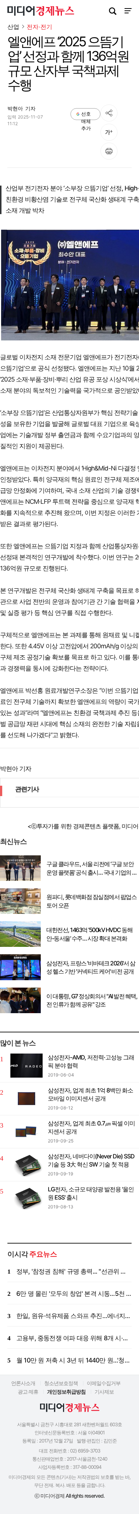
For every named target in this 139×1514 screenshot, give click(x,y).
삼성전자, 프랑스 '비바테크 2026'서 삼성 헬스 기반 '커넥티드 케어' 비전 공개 (90, 967)
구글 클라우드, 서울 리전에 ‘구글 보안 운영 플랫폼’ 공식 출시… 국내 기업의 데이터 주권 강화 (92, 868)
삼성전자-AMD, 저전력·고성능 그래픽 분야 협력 (91, 1061)
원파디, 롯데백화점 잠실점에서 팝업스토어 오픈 (91, 901)
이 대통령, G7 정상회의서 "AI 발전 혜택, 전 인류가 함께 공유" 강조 (91, 1000)
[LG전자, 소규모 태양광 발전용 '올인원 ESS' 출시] (26, 1197)
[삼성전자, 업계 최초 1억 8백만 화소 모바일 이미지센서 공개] (26, 1099)
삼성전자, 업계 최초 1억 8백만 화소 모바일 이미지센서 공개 (90, 1094)
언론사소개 (23, 1383)
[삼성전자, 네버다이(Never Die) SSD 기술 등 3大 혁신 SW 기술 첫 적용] (26, 1164)
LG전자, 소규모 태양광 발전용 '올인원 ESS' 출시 (91, 1193)
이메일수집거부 (103, 1383)
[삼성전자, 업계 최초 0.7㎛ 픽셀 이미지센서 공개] (26, 1131)
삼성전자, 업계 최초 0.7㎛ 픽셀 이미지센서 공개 (91, 1127)
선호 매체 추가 (86, 115)
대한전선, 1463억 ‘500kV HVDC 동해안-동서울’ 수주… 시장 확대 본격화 (89, 934)
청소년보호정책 (61, 1383)
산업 (13, 26)
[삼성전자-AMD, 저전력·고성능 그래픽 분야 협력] (26, 1066)
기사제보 (104, 1391)
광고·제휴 (28, 1391)
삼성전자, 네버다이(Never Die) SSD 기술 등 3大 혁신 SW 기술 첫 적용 (91, 1160)
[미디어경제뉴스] (40, 12)
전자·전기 (39, 27)
